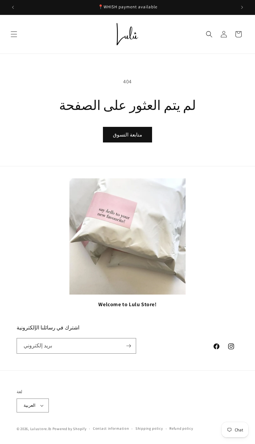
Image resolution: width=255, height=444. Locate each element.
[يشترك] (128, 346)
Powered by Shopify (69, 428)
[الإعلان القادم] (242, 7)
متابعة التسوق (127, 135)
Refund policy (181, 428)
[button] (14, 34)
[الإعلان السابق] (13, 7)
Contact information (111, 428)
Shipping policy (149, 428)
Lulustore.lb (40, 428)
